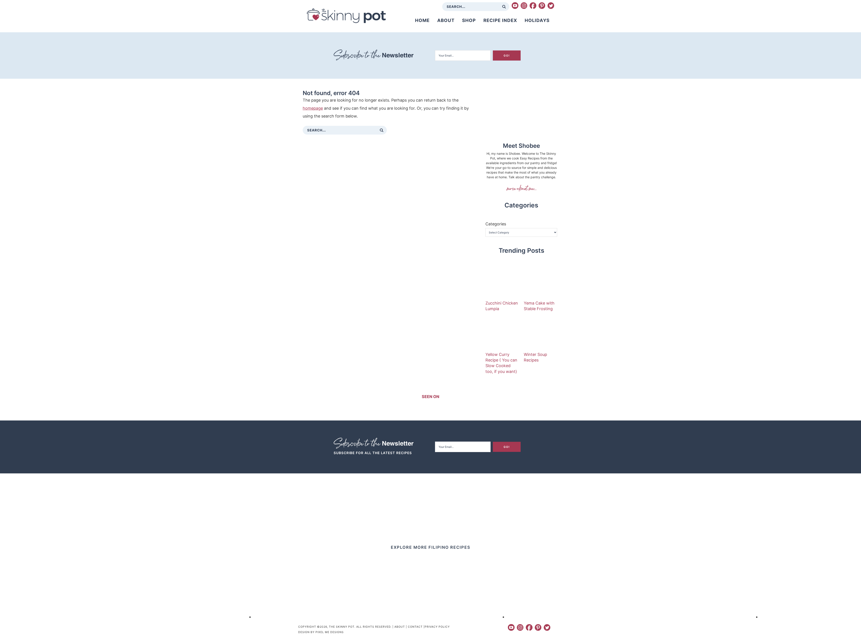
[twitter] (551, 5)
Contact (415, 626)
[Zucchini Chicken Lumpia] (502, 282)
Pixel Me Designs (329, 632)
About (399, 626)
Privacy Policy (437, 626)
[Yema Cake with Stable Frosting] (540, 282)
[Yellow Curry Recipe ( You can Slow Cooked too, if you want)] (502, 333)
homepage (313, 108)
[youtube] (515, 5)
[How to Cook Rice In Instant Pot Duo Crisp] (557, 616)
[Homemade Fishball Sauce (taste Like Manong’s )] (50, 616)
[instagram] (524, 5)
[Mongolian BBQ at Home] (303, 616)
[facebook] (533, 5)
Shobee (521, 188)
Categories (495, 224)
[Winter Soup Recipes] (540, 333)
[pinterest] (542, 5)
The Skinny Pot (346, 15)
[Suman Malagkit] (810, 616)
